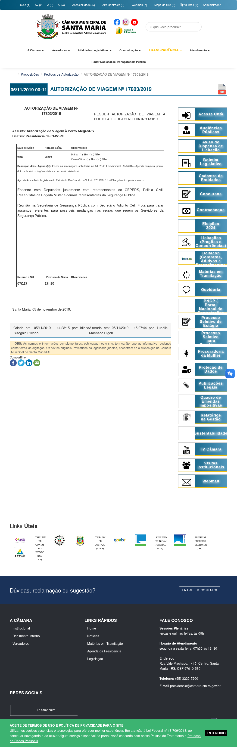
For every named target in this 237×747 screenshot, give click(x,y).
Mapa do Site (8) (164, 5)
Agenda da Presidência (104, 651)
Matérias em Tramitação (105, 643)
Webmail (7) (139, 5)
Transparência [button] (164, 49)
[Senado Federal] (180, 535)
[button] (35, 50)
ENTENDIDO (216, 733)
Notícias (93, 635)
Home (91, 628)
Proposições (30, 74)
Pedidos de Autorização (61, 74)
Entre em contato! (199, 590)
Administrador (212, 5)
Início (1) (24, 5)
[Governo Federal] (119, 535)
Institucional (21, 628)
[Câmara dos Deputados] (140, 535)
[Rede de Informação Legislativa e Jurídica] (20, 548)
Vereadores (20, 643)
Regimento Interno (26, 635)
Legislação (95, 658)
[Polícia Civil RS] (59, 535)
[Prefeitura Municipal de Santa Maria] (20, 538)
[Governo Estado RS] (80, 535)
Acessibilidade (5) (83, 5)
